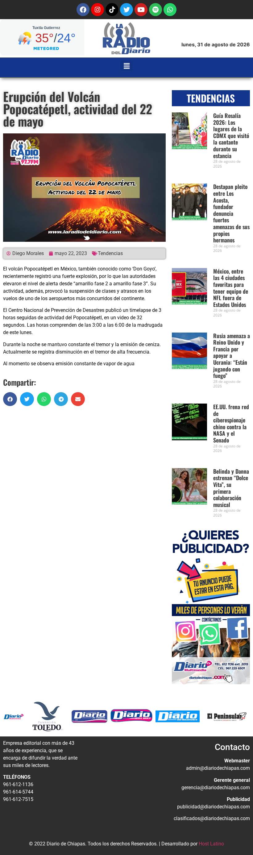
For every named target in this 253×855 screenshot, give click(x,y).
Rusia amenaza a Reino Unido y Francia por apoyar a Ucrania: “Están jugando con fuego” (231, 356)
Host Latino (211, 844)
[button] (127, 66)
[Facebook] (83, 9)
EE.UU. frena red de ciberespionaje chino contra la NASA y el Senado (231, 423)
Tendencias (110, 253)
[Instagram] (97, 9)
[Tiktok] (112, 9)
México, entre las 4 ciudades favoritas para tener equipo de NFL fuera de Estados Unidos (230, 287)
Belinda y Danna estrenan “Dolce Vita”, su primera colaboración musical (231, 488)
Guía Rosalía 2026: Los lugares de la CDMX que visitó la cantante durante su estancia (231, 135)
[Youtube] (141, 9)
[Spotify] (155, 9)
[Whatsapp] (170, 9)
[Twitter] (126, 9)
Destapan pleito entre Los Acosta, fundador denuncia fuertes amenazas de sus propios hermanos (231, 213)
